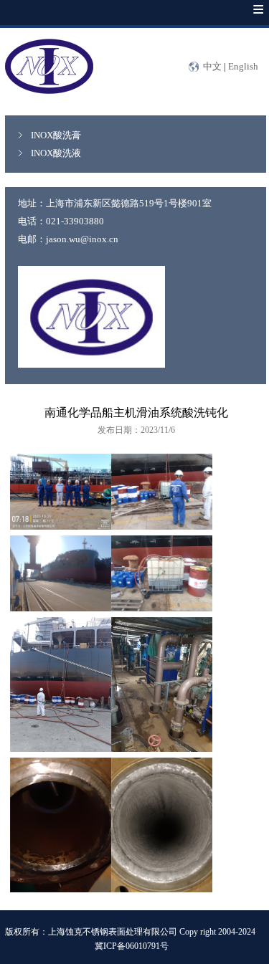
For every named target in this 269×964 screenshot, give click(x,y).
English (243, 66)
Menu (244, 19)
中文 (212, 66)
